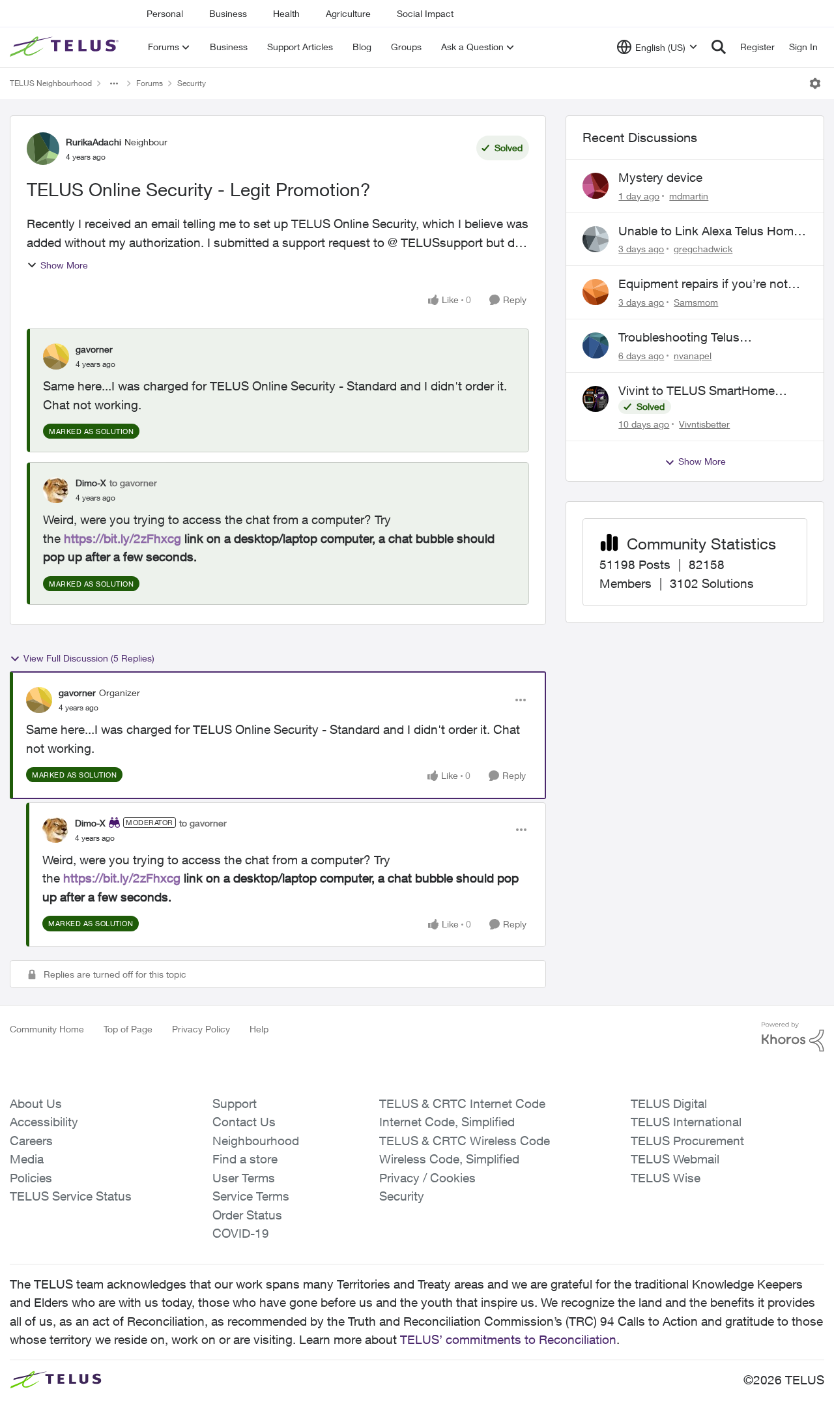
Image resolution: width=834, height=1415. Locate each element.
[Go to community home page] (66, 46)
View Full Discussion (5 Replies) (88, 658)
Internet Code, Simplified (447, 1122)
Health (286, 13)
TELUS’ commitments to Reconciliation (508, 1339)
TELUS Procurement (687, 1140)
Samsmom (696, 302)
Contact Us (244, 1122)
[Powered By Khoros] (793, 1037)
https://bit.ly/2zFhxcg (122, 538)
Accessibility (44, 1122)
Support (234, 1103)
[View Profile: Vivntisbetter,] (595, 399)
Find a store (245, 1159)
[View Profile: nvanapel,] (595, 345)
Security (191, 83)
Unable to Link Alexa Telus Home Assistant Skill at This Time (709, 231)
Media (27, 1159)
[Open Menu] (815, 83)
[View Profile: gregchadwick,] (595, 239)
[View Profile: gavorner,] (56, 356)
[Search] (718, 47)
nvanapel (693, 355)
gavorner (94, 349)
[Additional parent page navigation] (114, 83)
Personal (165, 13)
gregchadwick (703, 248)
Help (259, 1028)
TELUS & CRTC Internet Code (462, 1103)
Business (228, 13)
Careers (31, 1140)
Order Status (247, 1215)
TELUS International (686, 1122)
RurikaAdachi (93, 141)
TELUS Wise (665, 1178)
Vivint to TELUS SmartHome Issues (696, 391)
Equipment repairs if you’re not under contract (703, 284)
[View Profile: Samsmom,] (595, 292)
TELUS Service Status (71, 1196)
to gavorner (133, 482)
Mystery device (660, 177)
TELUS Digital (669, 1103)
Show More (64, 264)
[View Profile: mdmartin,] (595, 186)
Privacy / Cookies (427, 1178)
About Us (36, 1103)
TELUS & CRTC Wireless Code (464, 1140)
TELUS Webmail (675, 1159)
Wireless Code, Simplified (449, 1159)
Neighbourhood (255, 1140)
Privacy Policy (201, 1028)
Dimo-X (91, 482)
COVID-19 (240, 1233)
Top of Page (128, 1028)
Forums (149, 83)
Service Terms (250, 1196)
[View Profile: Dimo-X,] (56, 490)
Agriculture (348, 13)
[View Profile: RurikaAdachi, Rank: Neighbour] (43, 148)
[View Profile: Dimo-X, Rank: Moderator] (55, 830)
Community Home (47, 1028)
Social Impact (425, 13)
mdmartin (688, 195)
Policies (31, 1178)
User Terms (243, 1178)
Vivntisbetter (704, 424)
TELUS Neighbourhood (51, 83)
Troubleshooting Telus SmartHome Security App (688, 337)
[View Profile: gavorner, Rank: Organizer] (39, 700)
